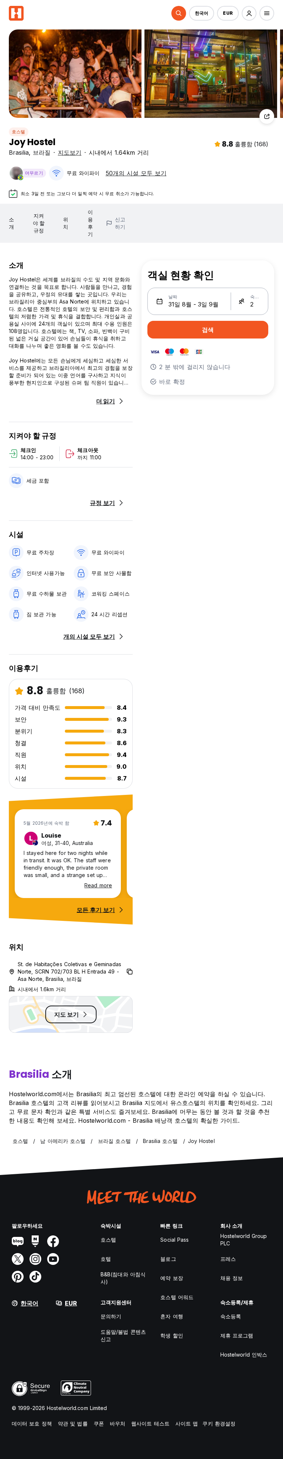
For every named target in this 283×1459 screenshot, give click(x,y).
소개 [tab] (11, 223)
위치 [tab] (65, 223)
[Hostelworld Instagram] (35, 1259)
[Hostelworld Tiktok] (35, 1277)
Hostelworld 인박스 (244, 1354)
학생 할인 (171, 1335)
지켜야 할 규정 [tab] (39, 223)
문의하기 (111, 1316)
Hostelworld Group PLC (243, 1239)
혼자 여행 (171, 1316)
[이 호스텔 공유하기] (266, 116)
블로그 (168, 1259)
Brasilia (19, 152)
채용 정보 (231, 1278)
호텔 (106, 1259)
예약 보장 (171, 1278)
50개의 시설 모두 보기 (136, 173)
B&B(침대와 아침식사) (123, 1278)
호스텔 (18, 131)
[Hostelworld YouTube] (53, 1259)
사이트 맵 (186, 1423)
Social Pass (174, 1240)
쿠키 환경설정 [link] (218, 1423)
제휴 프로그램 (237, 1335)
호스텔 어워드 (176, 1297)
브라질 (41, 152)
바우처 (117, 1423)
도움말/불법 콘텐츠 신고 (123, 1335)
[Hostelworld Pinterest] (18, 1277)
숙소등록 (230, 1316)
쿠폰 (99, 1423)
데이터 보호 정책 (32, 1423)
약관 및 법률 (73, 1423)
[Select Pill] (178, 13)
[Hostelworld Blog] (18, 1241)
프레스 (228, 1259)
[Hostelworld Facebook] (53, 1241)
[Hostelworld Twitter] (18, 1259)
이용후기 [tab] (90, 223)
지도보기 (69, 152)
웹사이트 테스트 (150, 1423)
